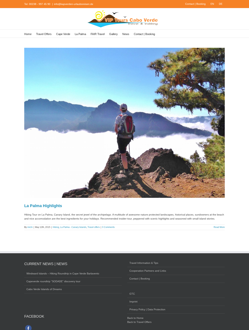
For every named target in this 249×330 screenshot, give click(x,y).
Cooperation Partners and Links (147, 270)
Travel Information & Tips (143, 262)
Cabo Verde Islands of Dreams (44, 289)
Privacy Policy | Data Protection (147, 309)
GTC (132, 293)
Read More (219, 227)
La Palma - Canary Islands (73, 227)
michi (30, 227)
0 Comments (108, 227)
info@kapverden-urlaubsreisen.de (73, 4)
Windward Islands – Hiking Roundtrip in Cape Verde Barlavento (62, 273)
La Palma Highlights (43, 205)
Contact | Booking (139, 278)
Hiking (56, 227)
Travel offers (93, 227)
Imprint (133, 301)
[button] (160, 34)
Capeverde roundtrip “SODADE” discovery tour (53, 281)
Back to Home (135, 318)
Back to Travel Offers (139, 322)
